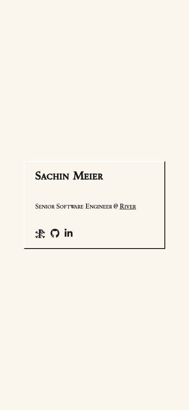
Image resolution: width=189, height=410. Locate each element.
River (128, 206)
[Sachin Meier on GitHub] (55, 233)
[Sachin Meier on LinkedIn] (69, 233)
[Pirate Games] (40, 233)
